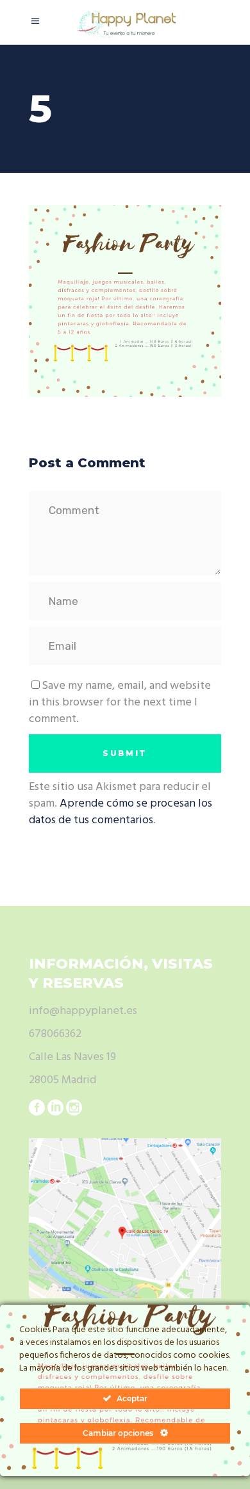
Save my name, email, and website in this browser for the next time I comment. (120, 702)
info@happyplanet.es (83, 1011)
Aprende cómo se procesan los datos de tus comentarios (120, 812)
